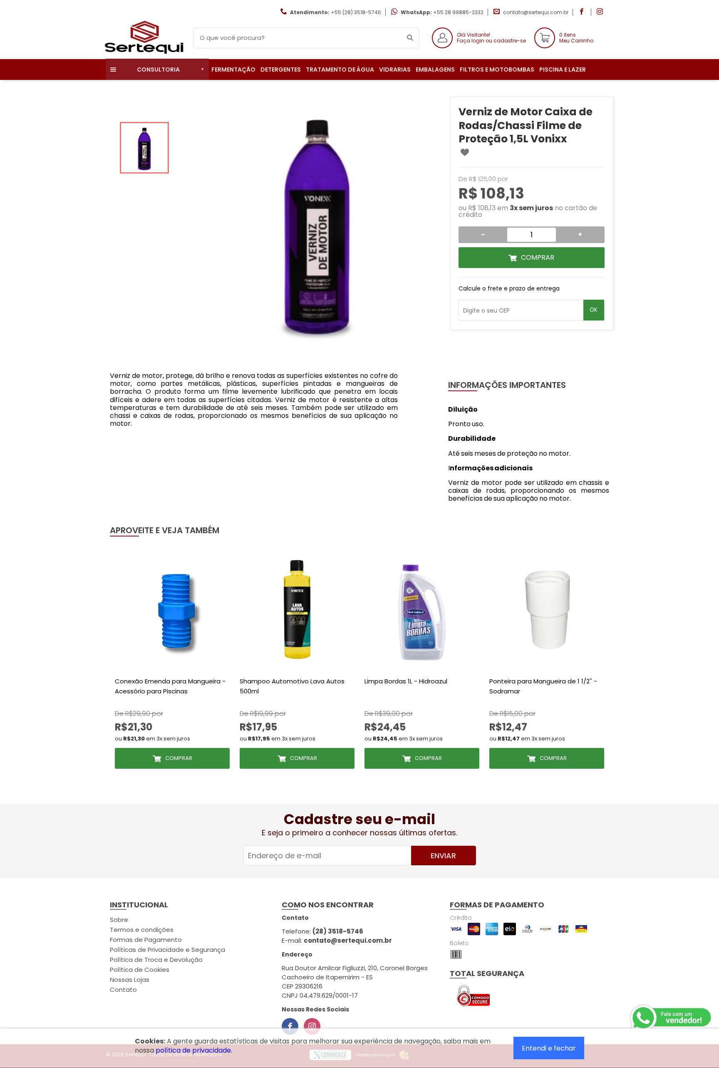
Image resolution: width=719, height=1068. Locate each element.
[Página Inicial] (143, 53)
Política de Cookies (139, 969)
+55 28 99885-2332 (458, 12)
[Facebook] (290, 1026)
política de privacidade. (194, 1050)
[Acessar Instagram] (601, 12)
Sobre (119, 919)
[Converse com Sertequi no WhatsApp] (671, 1018)
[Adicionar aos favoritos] (465, 152)
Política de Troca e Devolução (156, 959)
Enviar (443, 855)
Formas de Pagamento (146, 939)
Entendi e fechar (549, 1048)
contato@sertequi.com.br (535, 12)
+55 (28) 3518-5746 (356, 12)
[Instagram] (312, 1026)
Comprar (537, 257)
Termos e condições (142, 929)
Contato (123, 989)
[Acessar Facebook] (582, 12)
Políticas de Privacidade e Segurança (167, 949)
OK (594, 310)
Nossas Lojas (129, 979)
